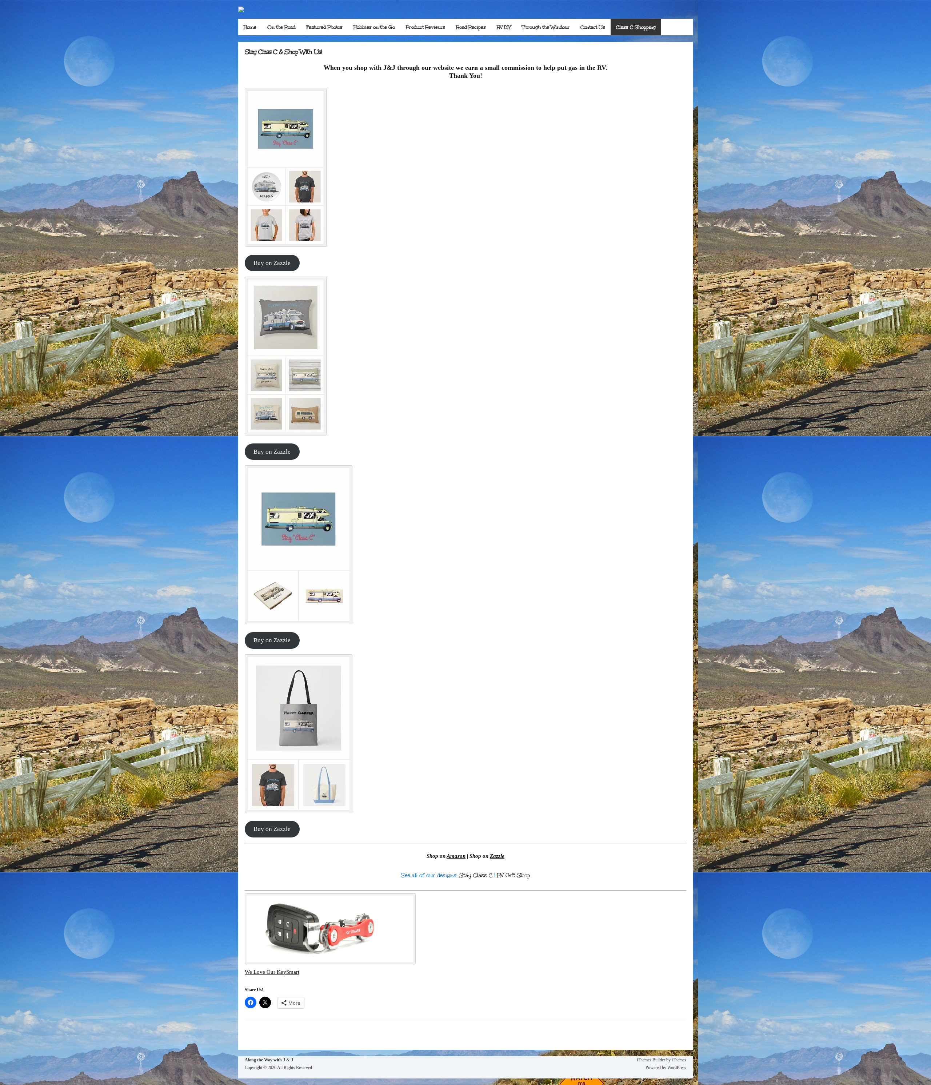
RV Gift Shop (513, 875)
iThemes (679, 1059)
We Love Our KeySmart (272, 972)
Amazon (456, 856)
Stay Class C (475, 875)
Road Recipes (471, 27)
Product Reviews (425, 27)
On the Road (281, 27)
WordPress (676, 1067)
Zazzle (497, 856)
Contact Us (592, 27)
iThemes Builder (651, 1059)
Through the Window (546, 27)
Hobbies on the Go (374, 27)
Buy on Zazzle (272, 263)
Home (250, 27)
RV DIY (504, 27)
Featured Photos (324, 27)
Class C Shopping (636, 27)
